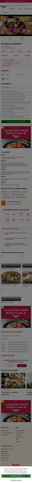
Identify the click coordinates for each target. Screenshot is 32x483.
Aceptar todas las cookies (16, 476)
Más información (23, 472)
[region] (16, 474)
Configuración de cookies (16, 480)
